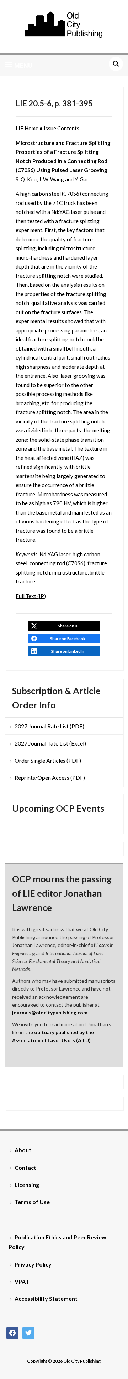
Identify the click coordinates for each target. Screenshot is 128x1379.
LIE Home (27, 128)
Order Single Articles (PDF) (48, 760)
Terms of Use (32, 1201)
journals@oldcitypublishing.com (49, 1012)
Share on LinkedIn (67, 651)
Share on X (68, 625)
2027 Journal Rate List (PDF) (49, 726)
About (23, 1150)
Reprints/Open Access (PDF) (50, 777)
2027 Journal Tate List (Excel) (50, 743)
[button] (18, 65)
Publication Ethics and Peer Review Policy (57, 1242)
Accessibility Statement (46, 1298)
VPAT (22, 1281)
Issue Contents (61, 128)
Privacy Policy (33, 1264)
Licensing (27, 1184)
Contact (25, 1167)
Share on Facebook (67, 638)
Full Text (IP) (31, 596)
